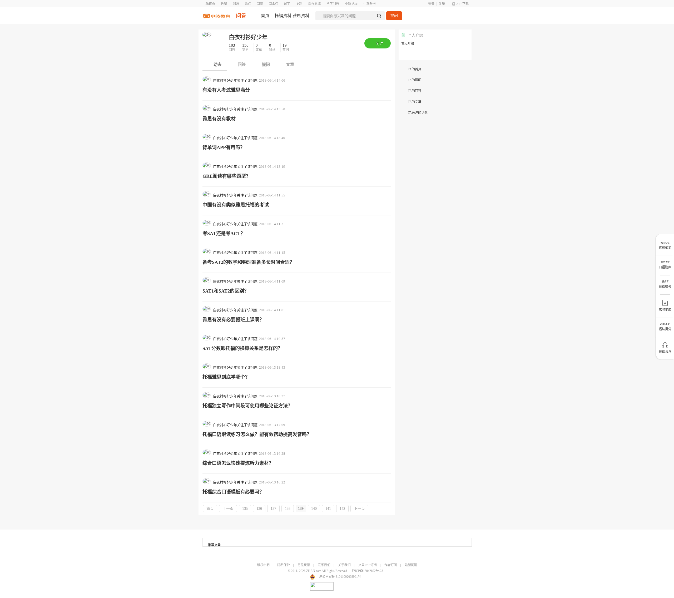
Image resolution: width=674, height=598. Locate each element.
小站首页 (208, 4)
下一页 (359, 509)
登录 (431, 4)
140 (314, 509)
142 (342, 509)
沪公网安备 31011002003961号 (340, 577)
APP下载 (462, 4)
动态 (216, 64)
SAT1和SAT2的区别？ (225, 291)
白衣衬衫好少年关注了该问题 (235, 80)
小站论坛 (351, 4)
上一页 (228, 509)
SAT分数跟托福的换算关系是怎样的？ (242, 348)
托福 (224, 4)
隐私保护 (283, 565)
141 (328, 509)
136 (259, 509)
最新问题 (411, 565)
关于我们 (344, 565)
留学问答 (332, 4)
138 (287, 509)
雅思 (236, 4)
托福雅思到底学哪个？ (226, 377)
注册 (442, 4)
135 (245, 509)
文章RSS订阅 (367, 565)
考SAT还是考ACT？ (223, 233)
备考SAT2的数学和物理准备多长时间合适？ (248, 262)
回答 (232, 47)
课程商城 (314, 4)
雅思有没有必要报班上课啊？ (233, 319)
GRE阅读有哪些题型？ (226, 176)
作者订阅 (390, 565)
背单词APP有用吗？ (223, 147)
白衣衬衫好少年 (248, 37)
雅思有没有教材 (219, 118)
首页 (210, 509)
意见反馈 (304, 565)
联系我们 (324, 565)
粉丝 (272, 47)
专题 (299, 4)
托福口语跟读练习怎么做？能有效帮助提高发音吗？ (256, 434)
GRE (260, 4)
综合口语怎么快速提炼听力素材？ (238, 463)
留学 (287, 4)
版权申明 (263, 565)
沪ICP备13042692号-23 (367, 571)
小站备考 (369, 4)
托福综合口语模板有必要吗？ (233, 492)
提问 (394, 16)
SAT (248, 4)
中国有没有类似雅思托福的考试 (235, 204)
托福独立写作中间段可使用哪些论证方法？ (247, 405)
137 (273, 509)
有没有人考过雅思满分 (226, 90)
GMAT (273, 4)
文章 (259, 47)
